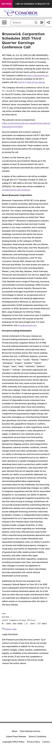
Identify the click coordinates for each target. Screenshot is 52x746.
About (14, 731)
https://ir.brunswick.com (37, 75)
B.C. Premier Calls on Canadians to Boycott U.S (26, 4)
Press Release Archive (30, 731)
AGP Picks (6, 4)
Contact (46, 742)
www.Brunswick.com (27, 325)
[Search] (36, 22)
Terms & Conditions (37, 736)
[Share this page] (48, 22)
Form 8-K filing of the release (31, 82)
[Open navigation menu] (4, 22)
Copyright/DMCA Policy (13, 742)
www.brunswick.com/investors (16, 190)
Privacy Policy (33, 742)
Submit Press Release (16, 736)
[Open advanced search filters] (42, 22)
